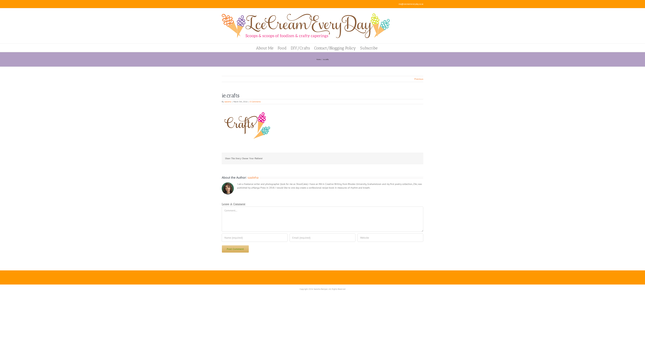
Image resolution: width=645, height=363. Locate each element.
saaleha (227, 101)
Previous (418, 78)
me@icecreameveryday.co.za (411, 4)
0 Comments (255, 101)
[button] (383, 48)
